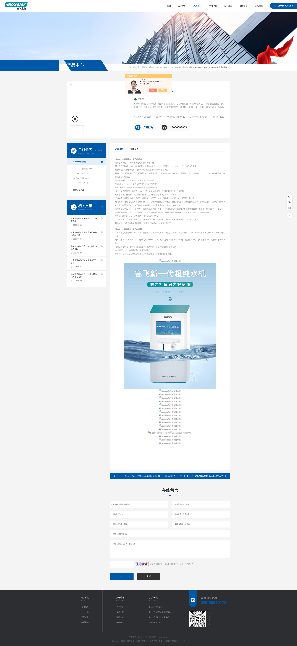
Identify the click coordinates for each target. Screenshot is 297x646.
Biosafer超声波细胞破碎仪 (160, 612)
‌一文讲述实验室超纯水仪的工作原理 (84, 261)
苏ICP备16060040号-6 (175, 641)
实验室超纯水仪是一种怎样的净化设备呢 (84, 247)
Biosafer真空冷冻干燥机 (159, 617)
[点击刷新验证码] (142, 564)
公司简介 (85, 607)
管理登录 (153, 637)
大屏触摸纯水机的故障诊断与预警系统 (84, 219)
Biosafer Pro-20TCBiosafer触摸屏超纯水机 (142, 476)
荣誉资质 (85, 617)
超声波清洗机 (154, 622)
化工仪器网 (142, 637)
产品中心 (197, 6)
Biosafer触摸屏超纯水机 (182, 67)
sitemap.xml (163, 637)
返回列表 (171, 476)
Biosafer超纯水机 (82, 173)
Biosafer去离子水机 (83, 183)
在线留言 (243, 6)
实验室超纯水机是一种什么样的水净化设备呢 (84, 275)
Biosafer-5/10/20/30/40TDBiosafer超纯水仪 (205, 476)
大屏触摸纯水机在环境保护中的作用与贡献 (84, 233)
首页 (169, 6)
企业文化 (85, 612)
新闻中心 (213, 6)
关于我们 (182, 6)
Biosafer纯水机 (163, 67)
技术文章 (228, 6)
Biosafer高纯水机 (82, 178)
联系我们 (259, 6)
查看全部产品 (78, 190)
